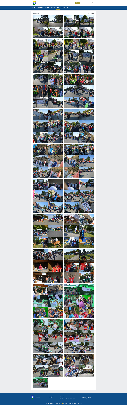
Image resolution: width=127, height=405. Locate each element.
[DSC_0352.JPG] (55, 371)
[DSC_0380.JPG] (86, 371)
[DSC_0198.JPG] (40, 126)
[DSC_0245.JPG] (40, 207)
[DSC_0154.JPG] (71, 32)
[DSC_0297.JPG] (55, 301)
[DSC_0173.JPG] (55, 79)
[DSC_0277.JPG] (71, 254)
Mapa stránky (79, 403)
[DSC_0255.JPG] (55, 219)
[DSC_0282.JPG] (71, 266)
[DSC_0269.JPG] (71, 242)
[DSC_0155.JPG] (86, 32)
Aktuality (34, 7)
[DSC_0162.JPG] (71, 56)
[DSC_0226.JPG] (55, 161)
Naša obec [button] (53, 7)
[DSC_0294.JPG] (71, 289)
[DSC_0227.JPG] (71, 161)
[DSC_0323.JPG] (86, 324)
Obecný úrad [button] (40, 7)
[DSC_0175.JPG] (86, 79)
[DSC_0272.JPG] (40, 254)
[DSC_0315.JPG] (40, 324)
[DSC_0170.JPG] (40, 79)
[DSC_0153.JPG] (55, 32)
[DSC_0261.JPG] (71, 231)
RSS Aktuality (65, 403)
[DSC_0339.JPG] (86, 347)
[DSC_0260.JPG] (55, 231)
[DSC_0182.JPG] (71, 91)
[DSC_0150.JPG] (86, 21)
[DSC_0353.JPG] (71, 371)
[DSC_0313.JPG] (86, 312)
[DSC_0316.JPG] (55, 324)
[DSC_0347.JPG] (40, 371)
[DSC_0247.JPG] (55, 207)
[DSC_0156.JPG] (40, 44)
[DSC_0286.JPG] (55, 277)
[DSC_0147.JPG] (40, 21)
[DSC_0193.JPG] (55, 114)
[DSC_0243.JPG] (71, 196)
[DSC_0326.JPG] (71, 336)
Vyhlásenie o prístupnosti (86, 397)
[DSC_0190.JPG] (40, 114)
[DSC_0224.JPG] (40, 161)
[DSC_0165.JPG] (55, 67)
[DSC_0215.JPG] (55, 149)
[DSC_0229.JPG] (40, 172)
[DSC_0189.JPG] (86, 102)
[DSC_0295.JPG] (86, 289)
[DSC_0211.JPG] (86, 137)
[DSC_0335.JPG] (55, 347)
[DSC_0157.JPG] (55, 44)
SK (92, 2)
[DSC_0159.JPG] (86, 44)
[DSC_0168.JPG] (86, 67)
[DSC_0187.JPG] (55, 102)
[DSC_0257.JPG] (71, 219)
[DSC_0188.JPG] (71, 102)
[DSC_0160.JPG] (40, 56)
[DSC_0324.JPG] (40, 336)
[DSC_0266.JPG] (55, 242)
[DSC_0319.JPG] (71, 324)
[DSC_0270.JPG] (86, 242)
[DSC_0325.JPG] (55, 336)
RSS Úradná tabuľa (72, 403)
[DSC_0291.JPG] (40, 289)
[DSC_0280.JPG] (40, 266)
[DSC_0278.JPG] (86, 254)
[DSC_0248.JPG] (71, 207)
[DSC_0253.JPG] (86, 207)
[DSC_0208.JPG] (71, 137)
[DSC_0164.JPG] (40, 67)
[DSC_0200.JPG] (55, 126)
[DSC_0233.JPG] (86, 172)
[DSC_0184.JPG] (86, 91)
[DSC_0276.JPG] (55, 254)
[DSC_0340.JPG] (40, 359)
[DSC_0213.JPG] (40, 149)
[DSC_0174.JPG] (71, 79)
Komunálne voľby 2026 (64, 7)
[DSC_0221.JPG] (86, 149)
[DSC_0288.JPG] (71, 277)
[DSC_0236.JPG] (40, 184)
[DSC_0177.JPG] (40, 91)
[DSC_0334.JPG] (40, 347)
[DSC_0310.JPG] (55, 312)
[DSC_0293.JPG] (55, 289)
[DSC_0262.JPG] (86, 231)
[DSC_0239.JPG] (86, 184)
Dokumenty (47, 7)
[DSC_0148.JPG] (55, 21)
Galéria (58, 7)
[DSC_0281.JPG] (55, 266)
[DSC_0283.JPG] (86, 266)
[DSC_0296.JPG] (40, 301)
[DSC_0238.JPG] (71, 184)
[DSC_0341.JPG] (55, 359)
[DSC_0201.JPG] (71, 126)
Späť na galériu (36, 13)
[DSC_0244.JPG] (86, 196)
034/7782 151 (62, 396)
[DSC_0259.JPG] (40, 231)
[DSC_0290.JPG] (86, 277)
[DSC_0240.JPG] (40, 196)
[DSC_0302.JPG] (40, 312)
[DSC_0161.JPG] (55, 56)
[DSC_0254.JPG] (40, 219)
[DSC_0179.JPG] (55, 91)
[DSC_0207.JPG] (55, 137)
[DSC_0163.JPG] (86, 56)
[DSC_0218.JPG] (71, 149)
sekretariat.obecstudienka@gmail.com (67, 398)
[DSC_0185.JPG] (40, 102)
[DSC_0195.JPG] (71, 114)
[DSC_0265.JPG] (40, 242)
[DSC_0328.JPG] (86, 336)
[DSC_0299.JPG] (71, 301)
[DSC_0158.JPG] (71, 44)
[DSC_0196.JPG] (86, 114)
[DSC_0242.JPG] (55, 196)
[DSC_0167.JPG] (71, 67)
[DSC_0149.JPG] (71, 21)
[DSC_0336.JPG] (71, 347)
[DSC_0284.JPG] (40, 277)
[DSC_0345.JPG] (86, 359)
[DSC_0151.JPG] (40, 32)
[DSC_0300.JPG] (86, 301)
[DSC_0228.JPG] (86, 161)
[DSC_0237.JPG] (55, 184)
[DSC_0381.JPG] (40, 382)
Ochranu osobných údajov (85, 398)
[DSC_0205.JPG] (40, 137)
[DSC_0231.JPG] (71, 172)
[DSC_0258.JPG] (86, 219)
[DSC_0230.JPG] (55, 172)
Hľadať (78, 2)
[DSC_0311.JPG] (71, 312)
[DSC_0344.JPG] (71, 359)
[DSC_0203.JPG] (86, 126)
